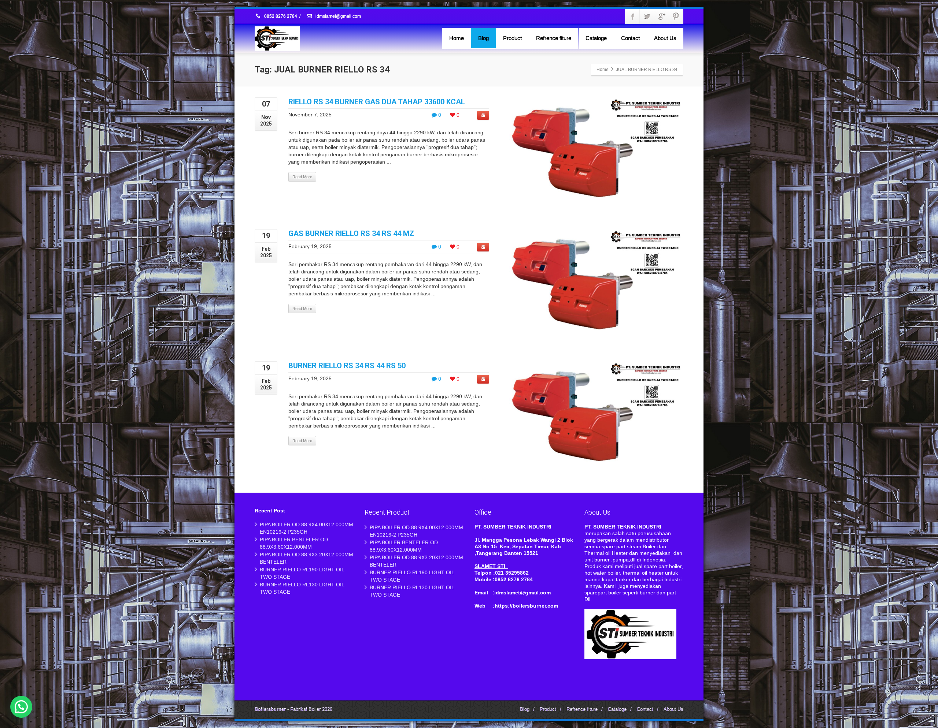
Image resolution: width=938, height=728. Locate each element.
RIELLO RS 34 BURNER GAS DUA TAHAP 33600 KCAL (376, 101)
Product (512, 38)
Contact (630, 38)
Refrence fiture (553, 38)
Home (456, 38)
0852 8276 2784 (280, 16)
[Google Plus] (661, 16)
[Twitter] (647, 16)
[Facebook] (632, 16)
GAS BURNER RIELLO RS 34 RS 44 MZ (351, 233)
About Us (665, 38)
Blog (483, 38)
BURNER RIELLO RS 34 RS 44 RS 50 (347, 365)
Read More (302, 177)
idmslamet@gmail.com (337, 16)
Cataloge (596, 38)
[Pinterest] (675, 16)
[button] (21, 707)
